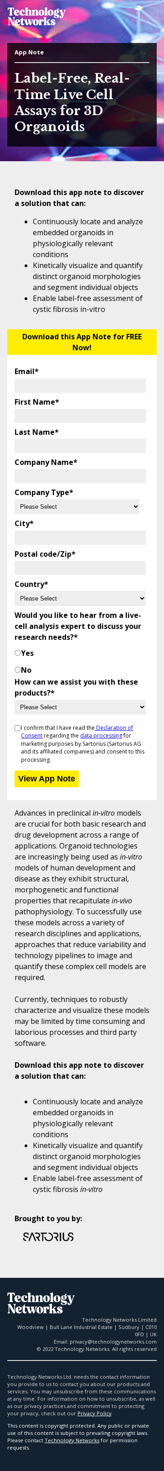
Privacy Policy (94, 1413)
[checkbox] (80, 659)
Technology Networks (72, 1440)
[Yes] (17, 653)
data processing (101, 735)
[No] (17, 670)
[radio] (80, 653)
